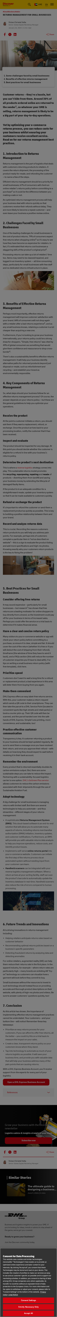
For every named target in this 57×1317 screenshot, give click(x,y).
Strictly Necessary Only (28, 1307)
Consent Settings (28, 1300)
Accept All (28, 1313)
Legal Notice (13, 1295)
